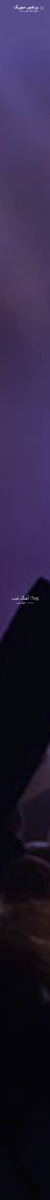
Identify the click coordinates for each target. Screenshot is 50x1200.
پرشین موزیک (26, 6)
